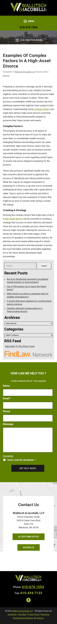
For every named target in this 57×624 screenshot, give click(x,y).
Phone (6, 411)
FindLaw (40, 618)
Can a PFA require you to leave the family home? (26, 288)
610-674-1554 (28, 27)
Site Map (22, 614)
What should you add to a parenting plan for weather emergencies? (27, 295)
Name (6, 385)
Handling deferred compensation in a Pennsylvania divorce (24, 310)
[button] (28, 21)
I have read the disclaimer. (21, 460)
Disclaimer (8, 456)
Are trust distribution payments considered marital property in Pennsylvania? (27, 281)
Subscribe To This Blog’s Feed (19, 346)
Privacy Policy (34, 614)
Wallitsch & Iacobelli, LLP (24, 72)
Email (7, 398)
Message (8, 424)
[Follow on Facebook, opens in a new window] (28, 600)
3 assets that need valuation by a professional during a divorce (29, 302)
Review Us (28, 547)
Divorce (6, 76)
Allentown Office (28, 536)
